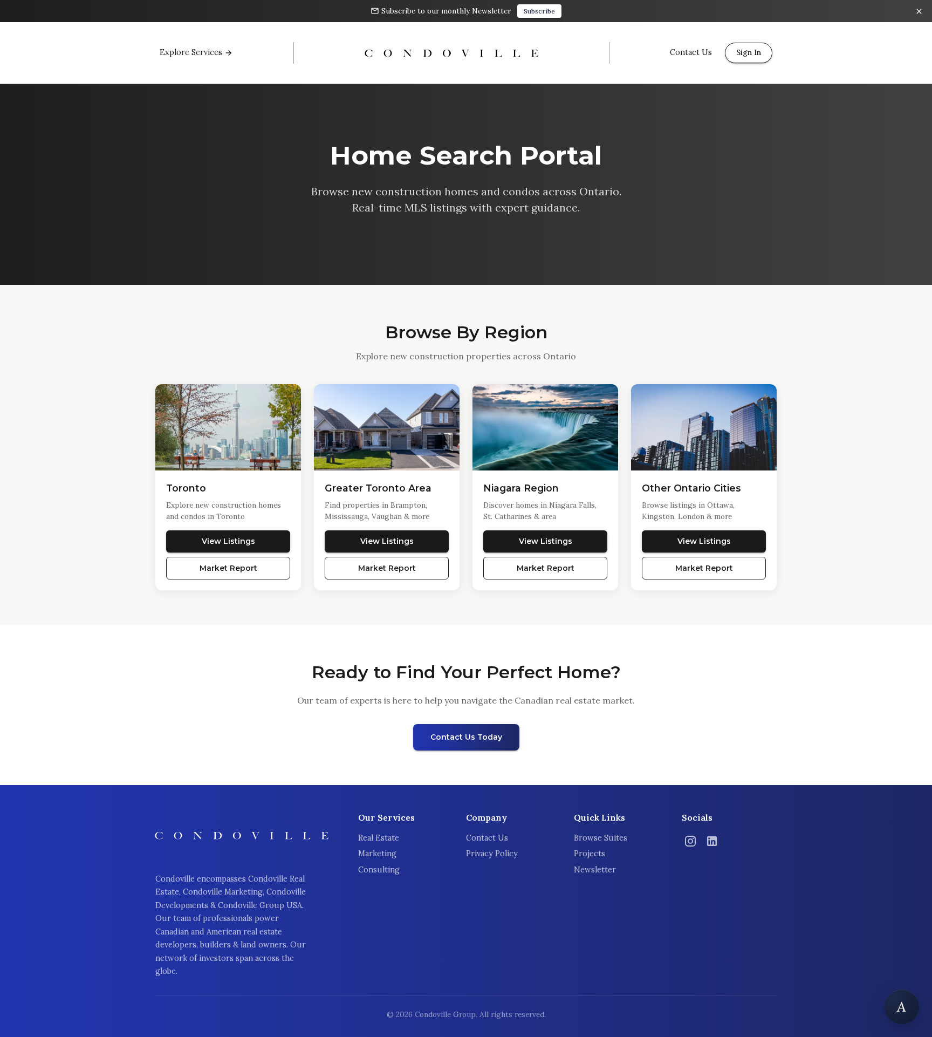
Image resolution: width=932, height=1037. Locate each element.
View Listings (228, 541)
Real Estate (378, 838)
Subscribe (539, 11)
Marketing (377, 853)
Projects (589, 853)
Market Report (228, 568)
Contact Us (487, 838)
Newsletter (595, 870)
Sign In (748, 52)
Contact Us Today (466, 737)
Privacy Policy (492, 853)
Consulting (379, 870)
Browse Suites (600, 838)
